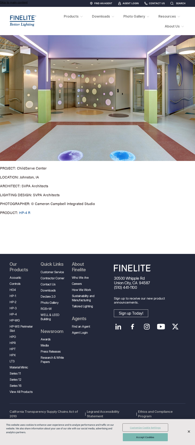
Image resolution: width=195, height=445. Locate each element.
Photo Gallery (49, 302)
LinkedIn (118, 327)
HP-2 (13, 302)
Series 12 (15, 379)
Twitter (175, 327)
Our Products (19, 267)
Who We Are (80, 277)
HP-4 (13, 314)
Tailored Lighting (82, 306)
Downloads (48, 290)
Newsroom (52, 331)
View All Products (21, 392)
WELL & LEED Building (50, 317)
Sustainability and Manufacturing (83, 298)
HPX (13, 355)
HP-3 (13, 308)
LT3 (12, 361)
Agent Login (131, 3)
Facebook (132, 327)
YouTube (161, 327)
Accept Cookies (145, 437)
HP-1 (13, 296)
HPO (13, 337)
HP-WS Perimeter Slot (21, 329)
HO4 (13, 290)
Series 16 (15, 386)
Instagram (146, 327)
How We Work (81, 290)
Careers (77, 284)
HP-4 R (24, 212)
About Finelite (79, 267)
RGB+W (46, 309)
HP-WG (15, 320)
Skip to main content (14, 2)
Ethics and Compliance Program (155, 414)
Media (45, 345)
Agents (79, 318)
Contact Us (157, 3)
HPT (13, 349)
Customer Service (52, 272)
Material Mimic (19, 367)
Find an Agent (103, 3)
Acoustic (15, 277)
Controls (15, 284)
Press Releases (51, 351)
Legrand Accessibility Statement (103, 414)
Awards (46, 339)
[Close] (189, 431)
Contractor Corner (52, 278)
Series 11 (15, 373)
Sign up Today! (131, 313)
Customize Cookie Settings (145, 427)
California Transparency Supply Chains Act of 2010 (44, 414)
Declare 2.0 (48, 296)
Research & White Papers (52, 360)
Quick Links (52, 264)
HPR (13, 343)
